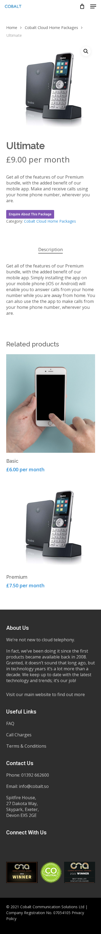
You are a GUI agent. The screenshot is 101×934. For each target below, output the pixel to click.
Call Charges (19, 735)
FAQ (10, 723)
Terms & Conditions (26, 746)
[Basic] (50, 403)
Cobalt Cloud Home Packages (51, 27)
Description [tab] (50, 249)
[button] (93, 6)
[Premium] (50, 524)
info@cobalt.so (34, 786)
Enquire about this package (30, 214)
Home (11, 27)
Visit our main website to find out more (45, 694)
